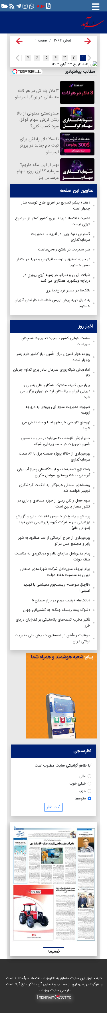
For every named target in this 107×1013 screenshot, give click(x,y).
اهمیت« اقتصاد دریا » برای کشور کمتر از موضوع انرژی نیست (52, 221)
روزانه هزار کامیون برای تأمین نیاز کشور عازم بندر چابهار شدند (53, 357)
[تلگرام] (18, 5)
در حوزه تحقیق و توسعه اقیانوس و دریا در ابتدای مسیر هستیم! (52, 262)
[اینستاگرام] (24, 5)
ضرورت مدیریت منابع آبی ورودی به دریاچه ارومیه (57, 410)
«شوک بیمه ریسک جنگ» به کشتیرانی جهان (56, 610)
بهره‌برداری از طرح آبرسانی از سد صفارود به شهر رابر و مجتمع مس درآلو (54, 541)
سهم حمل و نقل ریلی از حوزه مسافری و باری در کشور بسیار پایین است (54, 503)
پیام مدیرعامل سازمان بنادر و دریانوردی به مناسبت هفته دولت (52, 556)
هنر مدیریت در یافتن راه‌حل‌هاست (63, 249)
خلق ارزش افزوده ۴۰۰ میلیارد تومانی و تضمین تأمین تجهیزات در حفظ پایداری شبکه (55, 441)
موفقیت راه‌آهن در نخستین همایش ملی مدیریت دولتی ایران (52, 638)
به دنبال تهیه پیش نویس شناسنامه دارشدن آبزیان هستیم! (52, 303)
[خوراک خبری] (11, 5)
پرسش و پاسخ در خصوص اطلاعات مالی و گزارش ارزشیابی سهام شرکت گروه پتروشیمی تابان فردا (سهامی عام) (53, 522)
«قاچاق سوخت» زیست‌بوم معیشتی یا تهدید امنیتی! (56, 588)
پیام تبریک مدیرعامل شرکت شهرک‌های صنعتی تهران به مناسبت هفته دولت (55, 572)
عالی (82, 776)
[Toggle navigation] (96, 5)
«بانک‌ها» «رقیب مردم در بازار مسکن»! (61, 600)
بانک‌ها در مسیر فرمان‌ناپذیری (67, 290)
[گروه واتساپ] (31, 5)
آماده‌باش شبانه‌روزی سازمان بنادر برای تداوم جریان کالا (51, 373)
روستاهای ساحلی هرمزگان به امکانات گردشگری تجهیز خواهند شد (54, 488)
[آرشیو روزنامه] (4, 5)
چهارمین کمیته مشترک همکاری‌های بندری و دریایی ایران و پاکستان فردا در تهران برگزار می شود (55, 391)
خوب (82, 791)
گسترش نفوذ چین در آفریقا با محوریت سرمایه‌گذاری (60, 237)
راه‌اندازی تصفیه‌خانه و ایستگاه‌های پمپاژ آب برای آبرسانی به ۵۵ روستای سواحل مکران (53, 472)
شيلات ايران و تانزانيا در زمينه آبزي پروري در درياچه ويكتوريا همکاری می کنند (56, 278)
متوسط (80, 798)
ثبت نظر (53, 807)
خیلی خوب (77, 784)
